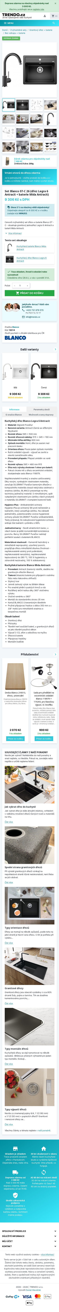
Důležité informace (13, 1236)
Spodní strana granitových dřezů (23, 867)
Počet (7, 285)
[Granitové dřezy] (29, 966)
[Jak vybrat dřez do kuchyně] (29, 784)
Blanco (15, 327)
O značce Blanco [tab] (14, 414)
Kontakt (7, 1246)
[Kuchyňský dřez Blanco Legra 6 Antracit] (10, 259)
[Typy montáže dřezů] (29, 1026)
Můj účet (7, 1241)
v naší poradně (43, 1130)
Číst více (9, 822)
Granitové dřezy (14, 988)
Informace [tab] (14, 409)
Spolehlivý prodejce (14, 1231)
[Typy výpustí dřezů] (29, 1087)
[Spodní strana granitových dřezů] (29, 845)
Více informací (14, 233)
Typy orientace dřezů (17, 927)
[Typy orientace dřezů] (29, 905)
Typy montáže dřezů (16, 1048)
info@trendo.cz (33, 317)
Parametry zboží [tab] (42, 409)
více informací (47, 1254)
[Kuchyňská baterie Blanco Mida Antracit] (10, 248)
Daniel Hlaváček (33, 1290)
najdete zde (38, 9)
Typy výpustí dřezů (15, 1109)
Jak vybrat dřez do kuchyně (20, 806)
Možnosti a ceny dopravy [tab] (41, 414)
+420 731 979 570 (35, 310)
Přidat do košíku (29, 293)
